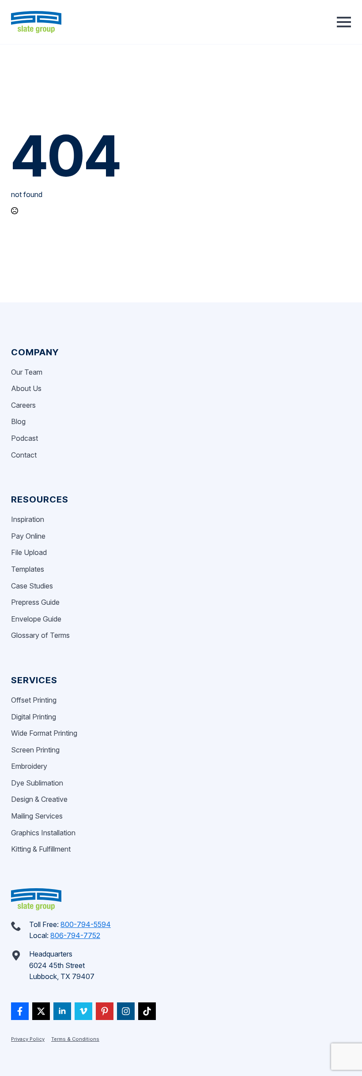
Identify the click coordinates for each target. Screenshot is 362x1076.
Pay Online (28, 536)
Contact (24, 455)
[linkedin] (62, 1011)
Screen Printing (35, 749)
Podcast (24, 438)
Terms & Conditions (75, 1039)
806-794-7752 (75, 935)
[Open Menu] (344, 22)
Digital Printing (33, 716)
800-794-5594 (85, 924)
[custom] (20, 1011)
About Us (26, 388)
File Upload (29, 552)
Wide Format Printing (44, 733)
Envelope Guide (36, 618)
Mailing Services (37, 816)
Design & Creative (39, 799)
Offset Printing (34, 700)
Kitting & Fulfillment (41, 849)
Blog (18, 421)
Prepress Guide (35, 602)
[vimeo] (83, 1011)
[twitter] (41, 1011)
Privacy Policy (28, 1039)
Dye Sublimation (37, 782)
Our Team (26, 372)
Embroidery (29, 766)
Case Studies (32, 585)
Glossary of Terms (40, 635)
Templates (27, 569)
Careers (23, 405)
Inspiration (27, 519)
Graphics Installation (43, 832)
